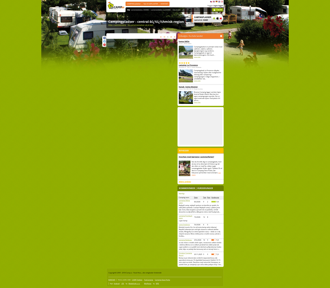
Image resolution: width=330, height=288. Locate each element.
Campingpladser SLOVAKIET (161, 10)
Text (204, 197)
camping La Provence (188, 65)
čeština (211, 1)
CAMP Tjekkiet (137, 280)
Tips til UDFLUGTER (150, 4)
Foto (208, 197)
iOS (122, 283)
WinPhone (147, 283)
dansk (222, 1)
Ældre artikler (185, 181)
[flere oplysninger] (200, 24)
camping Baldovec (185, 240)
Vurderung (215, 197)
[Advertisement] (234, 77)
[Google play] (214, 24)
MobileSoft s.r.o (134, 283)
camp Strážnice (184, 225)
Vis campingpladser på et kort (140, 25)
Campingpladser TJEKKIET (140, 10)
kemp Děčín (184, 41)
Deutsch (217, 1)
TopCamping (148, 280)
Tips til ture (176, 10)
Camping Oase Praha (162, 280)
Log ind (219, 10)
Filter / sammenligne (117, 25)
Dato (196, 197)
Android (116, 283)
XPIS (157, 283)
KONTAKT (164, 4)
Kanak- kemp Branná (188, 87)
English (214, 1)
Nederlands (219, 1)
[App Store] (217, 24)
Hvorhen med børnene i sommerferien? (196, 157)
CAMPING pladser (134, 4)
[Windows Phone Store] (222, 24)
